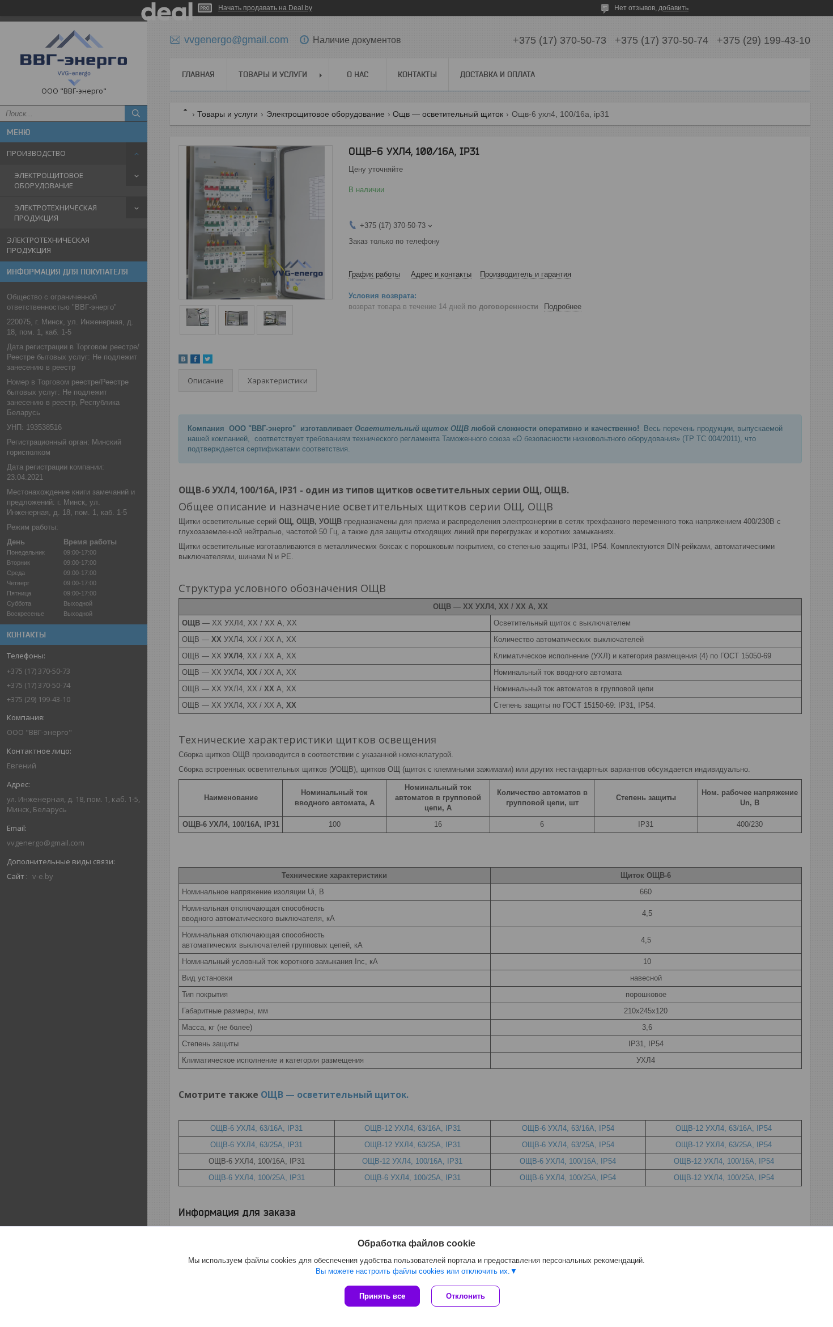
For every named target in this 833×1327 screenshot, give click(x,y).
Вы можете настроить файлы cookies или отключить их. (413, 1271)
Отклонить (465, 1296)
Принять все (382, 1296)
